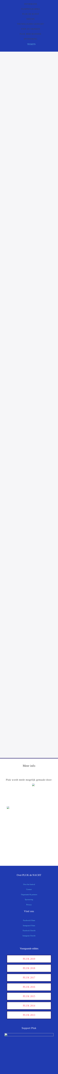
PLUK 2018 (29, 968)
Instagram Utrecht (29, 936)
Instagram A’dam (29, 925)
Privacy (29, 905)
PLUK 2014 (29, 1005)
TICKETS (31, 44)
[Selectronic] (14, 834)
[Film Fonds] (14, 813)
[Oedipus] (14, 843)
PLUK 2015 (29, 996)
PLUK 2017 (29, 977)
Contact (29, 889)
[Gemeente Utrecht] (14, 824)
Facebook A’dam (29, 920)
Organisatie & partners (29, 894)
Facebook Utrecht (29, 930)
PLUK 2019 (29, 958)
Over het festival (29, 884)
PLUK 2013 (29, 1015)
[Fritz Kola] (14, 802)
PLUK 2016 (29, 987)
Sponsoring (29, 899)
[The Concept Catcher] (14, 853)
